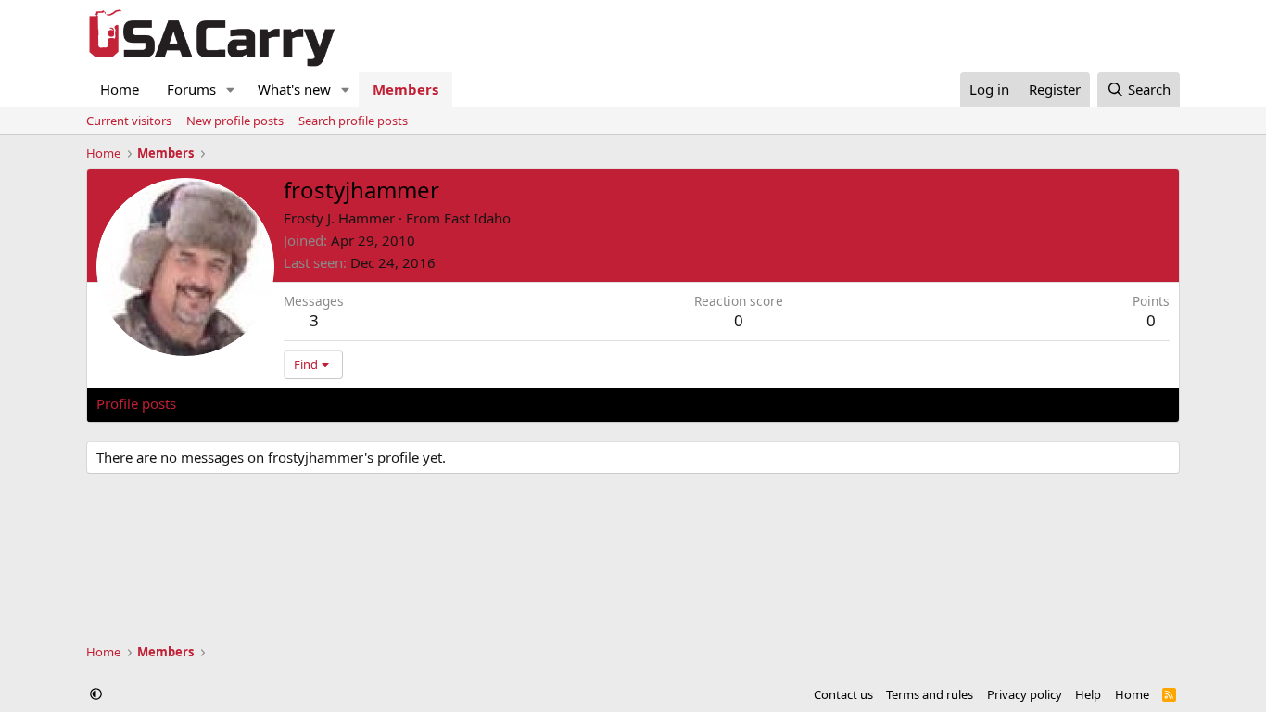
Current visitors (128, 120)
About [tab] (392, 403)
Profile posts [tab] (136, 403)
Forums (191, 89)
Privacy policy (1024, 694)
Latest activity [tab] (238, 403)
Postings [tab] (327, 403)
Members (405, 89)
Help (1088, 694)
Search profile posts (353, 120)
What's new (294, 89)
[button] (231, 89)
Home (119, 89)
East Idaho (477, 218)
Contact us (843, 694)
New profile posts (235, 120)
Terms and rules (929, 694)
